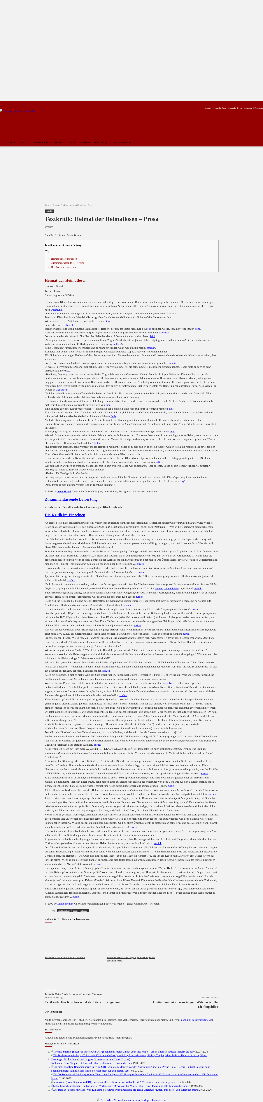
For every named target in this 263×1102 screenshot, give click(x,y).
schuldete (164, 332)
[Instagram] (7, 103)
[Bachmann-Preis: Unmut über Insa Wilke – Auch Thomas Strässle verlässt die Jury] (77, 1051)
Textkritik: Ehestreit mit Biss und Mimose (65, 957)
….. (69, 370)
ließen (159, 461)
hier (107, 321)
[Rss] (36, 103)
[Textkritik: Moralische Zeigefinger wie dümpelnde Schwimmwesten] (136, 940)
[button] (259, 142)
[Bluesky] (26, 103)
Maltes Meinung (64, 911)
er (150, 328)
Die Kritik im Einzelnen (64, 267)
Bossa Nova (168, 683)
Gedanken (61, 389)
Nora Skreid (64, 491)
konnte (172, 362)
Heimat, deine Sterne (167, 588)
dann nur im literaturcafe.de (196, 1019)
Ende (113, 416)
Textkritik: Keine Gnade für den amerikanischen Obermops (73, 994)
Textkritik (56, 205)
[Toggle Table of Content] (47, 251)
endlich (117, 343)
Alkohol (96, 442)
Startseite (48, 205)
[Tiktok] (16, 103)
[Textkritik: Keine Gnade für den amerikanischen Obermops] (74, 977)
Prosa (75, 911)
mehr (172, 431)
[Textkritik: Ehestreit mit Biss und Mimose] (74, 940)
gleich (152, 336)
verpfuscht (67, 324)
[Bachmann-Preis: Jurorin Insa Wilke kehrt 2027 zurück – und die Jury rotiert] (71, 1082)
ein (170, 408)
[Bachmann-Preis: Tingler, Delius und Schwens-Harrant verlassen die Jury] (134, 1059)
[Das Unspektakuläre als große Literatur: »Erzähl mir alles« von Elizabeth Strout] (80, 1089)
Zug (182, 480)
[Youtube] (12, 103)
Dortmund (56, 309)
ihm (108, 404)
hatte (197, 328)
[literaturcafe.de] (22, 123)
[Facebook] (2, 103)
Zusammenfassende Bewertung (67, 262)
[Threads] (21, 103)
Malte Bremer (65, 903)
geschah (150, 347)
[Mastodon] (31, 103)
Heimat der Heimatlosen (64, 258)
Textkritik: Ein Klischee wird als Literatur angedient (83, 1002)
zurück (140, 563)
